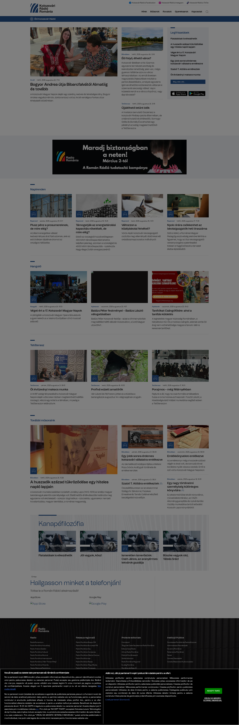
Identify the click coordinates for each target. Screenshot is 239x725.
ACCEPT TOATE (213, 691)
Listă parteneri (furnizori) (117, 700)
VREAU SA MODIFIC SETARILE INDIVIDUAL (212, 699)
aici (37, 709)
